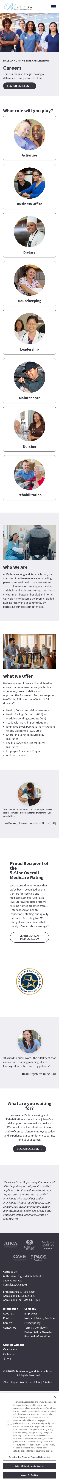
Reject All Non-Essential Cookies (29, 1466)
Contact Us (9, 1327)
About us (8, 1313)
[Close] (55, 1397)
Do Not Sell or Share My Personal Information (29, 1457)
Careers (7, 1323)
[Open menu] (53, 6)
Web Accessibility (30, 1382)
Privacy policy (32, 1323)
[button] (29, 138)
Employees (30, 1313)
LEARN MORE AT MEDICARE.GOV (29, 937)
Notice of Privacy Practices (39, 1318)
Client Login (10, 1382)
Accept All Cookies (29, 1475)
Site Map (48, 1382)
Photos (7, 1318)
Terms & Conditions (36, 1327)
